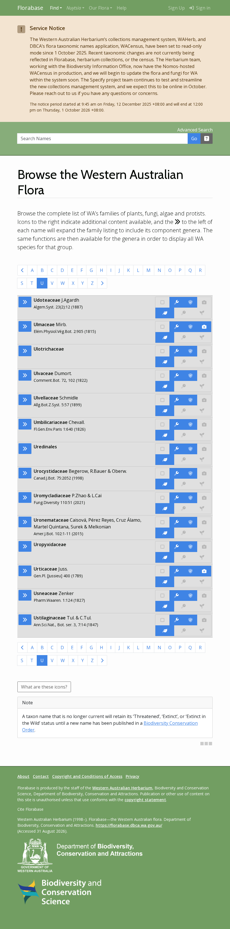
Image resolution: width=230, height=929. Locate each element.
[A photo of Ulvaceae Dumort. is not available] (204, 375)
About (23, 776)
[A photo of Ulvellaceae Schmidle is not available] (204, 400)
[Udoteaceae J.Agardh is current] (190, 302)
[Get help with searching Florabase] (207, 138)
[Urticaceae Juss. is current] (190, 571)
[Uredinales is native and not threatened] (162, 449)
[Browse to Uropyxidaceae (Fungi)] (25, 546)
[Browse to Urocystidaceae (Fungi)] (25, 473)
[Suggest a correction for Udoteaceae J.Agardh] (176, 302)
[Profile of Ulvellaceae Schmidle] (164, 410)
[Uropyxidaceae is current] (190, 546)
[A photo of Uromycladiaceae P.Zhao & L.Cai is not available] (204, 497)
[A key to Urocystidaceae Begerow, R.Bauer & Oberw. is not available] (183, 484)
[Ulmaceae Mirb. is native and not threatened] (162, 326)
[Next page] (102, 283)
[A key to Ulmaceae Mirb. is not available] (183, 337)
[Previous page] (22, 270)
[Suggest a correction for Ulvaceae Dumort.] (176, 375)
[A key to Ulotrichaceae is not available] (183, 361)
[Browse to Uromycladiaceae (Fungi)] (25, 497)
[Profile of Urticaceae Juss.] (164, 581)
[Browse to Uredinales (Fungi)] (25, 448)
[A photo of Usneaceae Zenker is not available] (204, 595)
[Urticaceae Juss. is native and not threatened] (162, 571)
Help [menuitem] (122, 8)
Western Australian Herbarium (122, 788)
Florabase (30, 8)
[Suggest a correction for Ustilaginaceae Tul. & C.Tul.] (176, 620)
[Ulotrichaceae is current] (190, 351)
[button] (75, 7)
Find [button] (54, 8)
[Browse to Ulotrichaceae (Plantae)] (25, 351)
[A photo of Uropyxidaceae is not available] (204, 546)
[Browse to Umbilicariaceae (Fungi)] (25, 424)
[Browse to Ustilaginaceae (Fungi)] (25, 619)
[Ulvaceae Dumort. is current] (190, 375)
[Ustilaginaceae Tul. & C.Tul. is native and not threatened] (162, 620)
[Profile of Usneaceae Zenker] (164, 606)
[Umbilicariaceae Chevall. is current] (190, 424)
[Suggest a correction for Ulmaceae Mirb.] (176, 326)
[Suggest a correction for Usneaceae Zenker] (176, 595)
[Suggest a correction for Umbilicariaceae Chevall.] (176, 424)
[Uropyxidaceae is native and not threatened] (162, 546)
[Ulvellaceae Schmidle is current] (190, 400)
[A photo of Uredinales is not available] (204, 449)
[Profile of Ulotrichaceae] (164, 361)
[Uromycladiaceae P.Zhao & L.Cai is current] (190, 497)
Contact (41, 776)
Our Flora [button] (99, 8)
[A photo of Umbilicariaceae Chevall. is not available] (204, 424)
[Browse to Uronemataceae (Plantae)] (25, 522)
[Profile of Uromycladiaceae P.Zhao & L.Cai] (164, 508)
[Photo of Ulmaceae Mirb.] (204, 326)
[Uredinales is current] (190, 449)
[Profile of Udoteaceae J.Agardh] (164, 313)
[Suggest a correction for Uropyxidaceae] (176, 546)
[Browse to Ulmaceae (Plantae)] (25, 326)
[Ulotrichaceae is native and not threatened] (162, 351)
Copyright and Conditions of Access (87, 776)
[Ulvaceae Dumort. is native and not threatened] (162, 375)
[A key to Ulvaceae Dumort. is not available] (183, 386)
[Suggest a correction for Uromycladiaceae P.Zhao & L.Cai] (176, 497)
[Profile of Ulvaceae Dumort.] (164, 386)
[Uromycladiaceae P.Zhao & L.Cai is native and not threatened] (162, 497)
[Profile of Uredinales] (164, 459)
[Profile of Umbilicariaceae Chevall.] (164, 435)
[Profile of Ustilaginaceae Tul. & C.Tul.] (164, 630)
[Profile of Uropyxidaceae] (164, 557)
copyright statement (145, 799)
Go (194, 138)
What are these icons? (44, 687)
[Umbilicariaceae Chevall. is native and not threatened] (162, 424)
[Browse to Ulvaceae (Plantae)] (25, 375)
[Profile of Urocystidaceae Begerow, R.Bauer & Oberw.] (164, 484)
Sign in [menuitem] (202, 8)
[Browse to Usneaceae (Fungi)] (25, 595)
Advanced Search (195, 130)
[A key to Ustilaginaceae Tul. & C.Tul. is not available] (183, 630)
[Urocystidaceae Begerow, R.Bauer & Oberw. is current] (190, 473)
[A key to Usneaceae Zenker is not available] (183, 606)
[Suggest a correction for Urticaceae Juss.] (176, 571)
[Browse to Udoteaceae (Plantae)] (25, 302)
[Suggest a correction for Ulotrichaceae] (176, 351)
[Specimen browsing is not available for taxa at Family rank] (202, 313)
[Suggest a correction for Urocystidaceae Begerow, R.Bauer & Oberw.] (176, 473)
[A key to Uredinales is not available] (183, 459)
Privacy (132, 776)
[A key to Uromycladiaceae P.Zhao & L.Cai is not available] (183, 508)
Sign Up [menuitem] (176, 8)
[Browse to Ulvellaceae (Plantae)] (25, 399)
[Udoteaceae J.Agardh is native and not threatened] (162, 302)
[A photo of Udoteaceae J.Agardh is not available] (204, 302)
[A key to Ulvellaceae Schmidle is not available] (183, 410)
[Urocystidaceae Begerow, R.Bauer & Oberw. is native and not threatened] (162, 473)
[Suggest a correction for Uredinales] (176, 449)
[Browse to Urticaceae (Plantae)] (25, 570)
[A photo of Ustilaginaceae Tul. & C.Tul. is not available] (204, 620)
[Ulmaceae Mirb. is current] (190, 326)
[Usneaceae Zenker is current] (190, 595)
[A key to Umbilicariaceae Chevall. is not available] (183, 435)
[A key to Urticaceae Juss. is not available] (183, 581)
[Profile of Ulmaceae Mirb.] (164, 337)
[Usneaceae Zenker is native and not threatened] (162, 595)
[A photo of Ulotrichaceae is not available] (204, 351)
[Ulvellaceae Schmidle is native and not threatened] (162, 400)
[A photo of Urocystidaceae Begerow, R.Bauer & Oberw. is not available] (204, 473)
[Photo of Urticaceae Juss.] (204, 571)
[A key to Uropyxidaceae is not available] (183, 557)
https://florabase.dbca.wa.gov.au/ (129, 825)
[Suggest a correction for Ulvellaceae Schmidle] (176, 400)
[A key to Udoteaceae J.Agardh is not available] (183, 313)
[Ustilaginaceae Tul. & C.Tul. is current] (190, 620)
